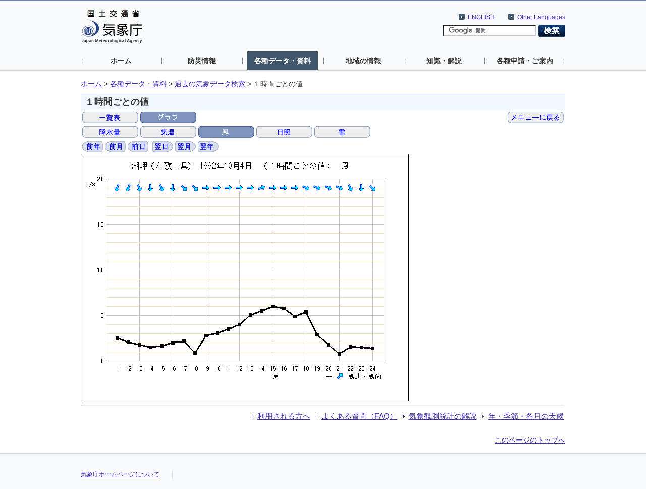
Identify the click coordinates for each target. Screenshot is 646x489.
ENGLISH (481, 17)
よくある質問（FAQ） (359, 416)
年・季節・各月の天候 (526, 416)
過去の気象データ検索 (210, 84)
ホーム (121, 61)
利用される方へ (283, 416)
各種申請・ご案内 (525, 61)
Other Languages (541, 17)
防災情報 (202, 61)
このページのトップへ (530, 440)
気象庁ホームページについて (120, 474)
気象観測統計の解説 (443, 416)
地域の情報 (363, 61)
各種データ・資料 (282, 61)
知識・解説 (444, 61)
